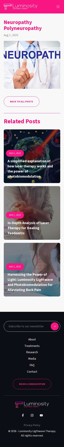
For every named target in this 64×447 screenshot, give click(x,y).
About (32, 339)
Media (32, 359)
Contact (32, 372)
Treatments (32, 346)
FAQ (32, 365)
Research (32, 352)
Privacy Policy (32, 425)
